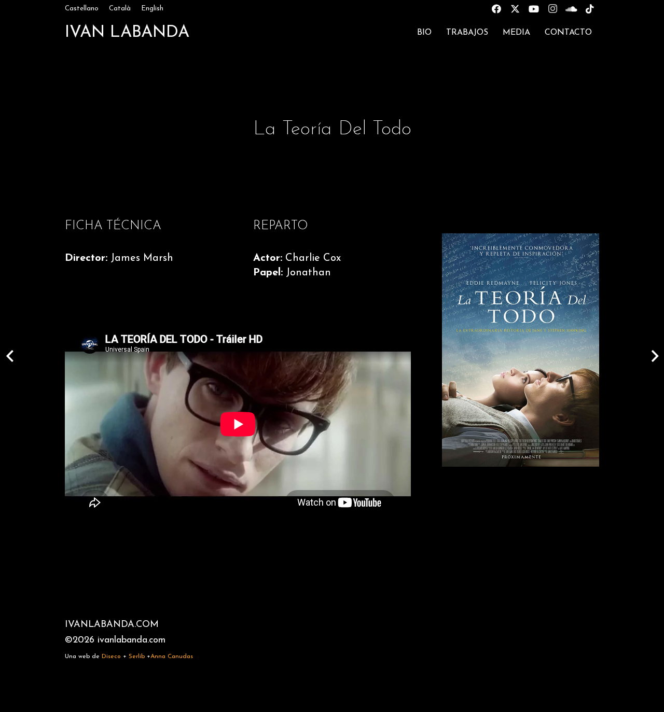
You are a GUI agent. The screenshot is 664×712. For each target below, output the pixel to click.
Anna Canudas (171, 656)
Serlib (137, 656)
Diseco (111, 656)
